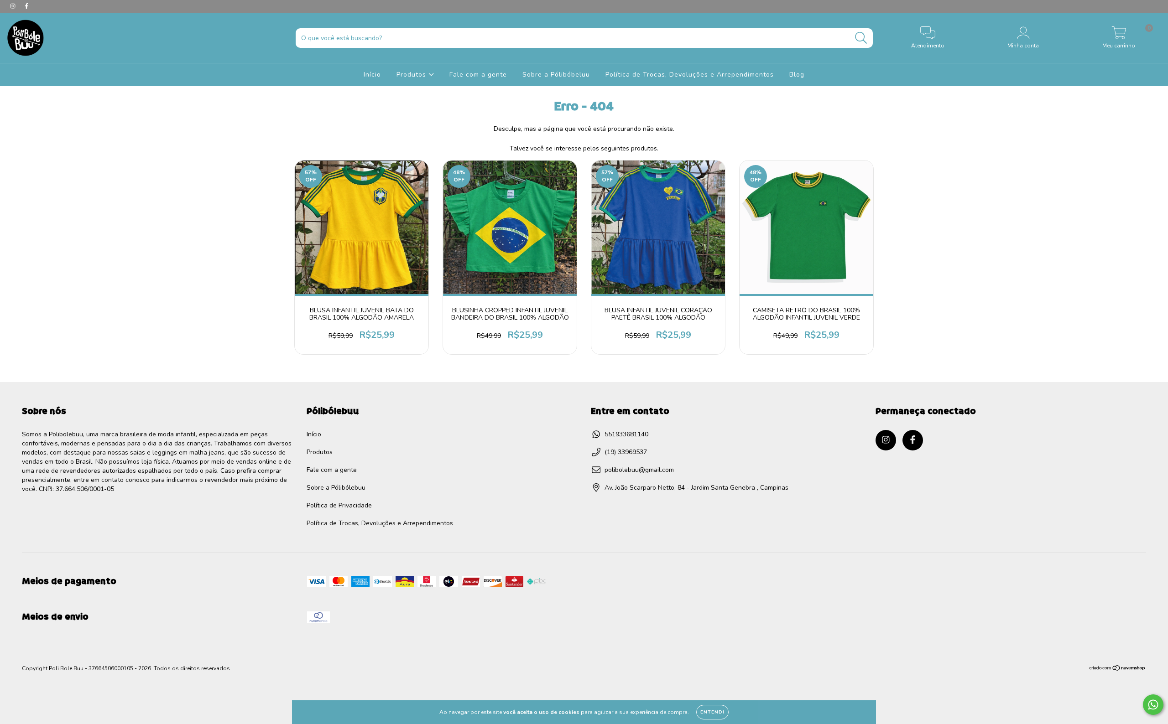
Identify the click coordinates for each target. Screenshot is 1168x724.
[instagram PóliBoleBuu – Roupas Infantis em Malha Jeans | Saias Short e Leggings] (14, 6)
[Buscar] (861, 38)
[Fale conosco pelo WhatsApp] (1153, 704)
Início (372, 74)
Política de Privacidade (339, 505)
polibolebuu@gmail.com (639, 469)
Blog (796, 74)
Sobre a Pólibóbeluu (556, 74)
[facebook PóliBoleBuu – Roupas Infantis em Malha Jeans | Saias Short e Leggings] (26, 6)
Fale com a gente (478, 74)
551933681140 (626, 434)
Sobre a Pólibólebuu (336, 487)
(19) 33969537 (626, 452)
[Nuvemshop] (1117, 669)
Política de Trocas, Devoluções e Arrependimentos (689, 74)
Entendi (712, 712)
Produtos (412, 74)
